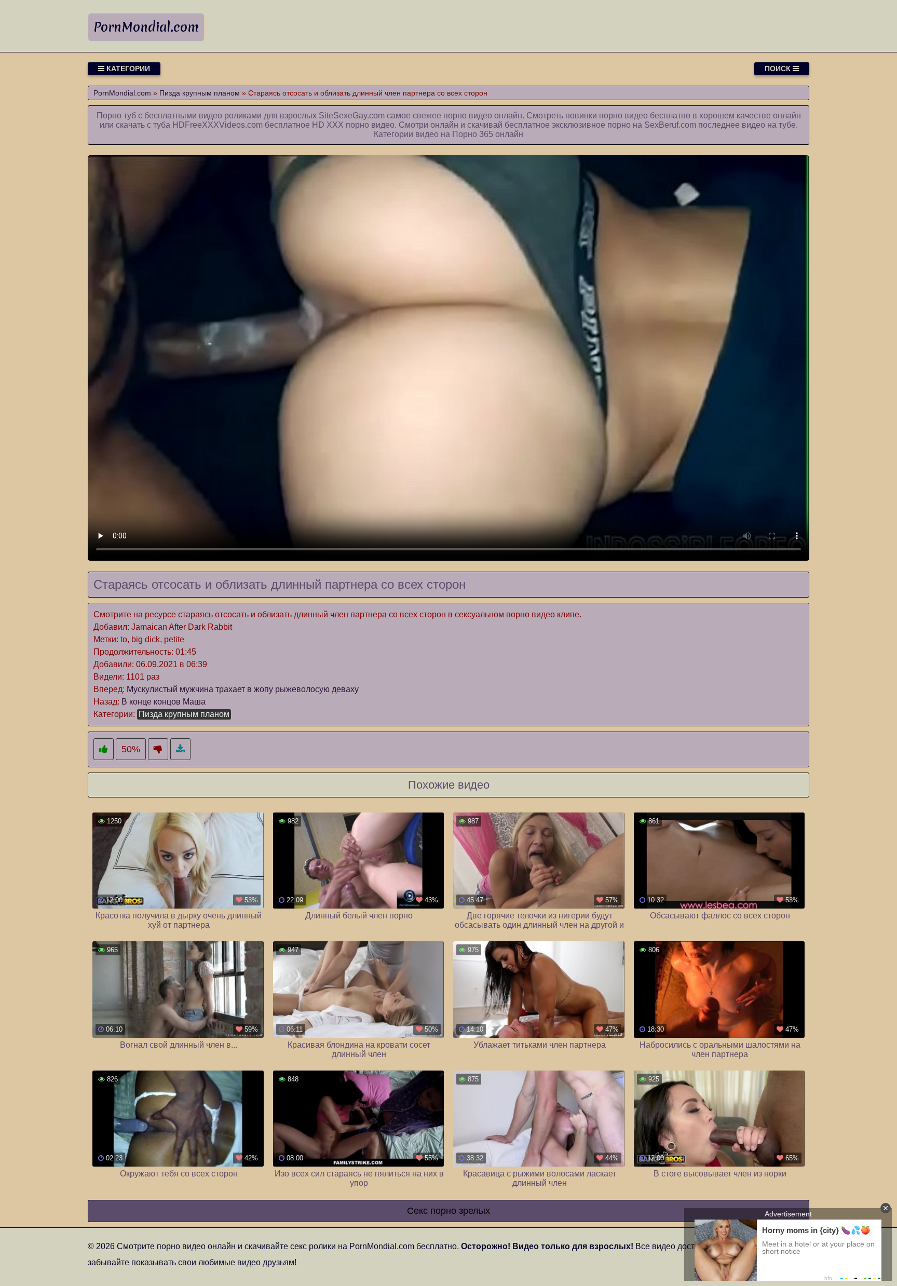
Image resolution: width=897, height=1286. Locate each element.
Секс (417, 1211)
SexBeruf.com (670, 124)
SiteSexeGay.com (352, 115)
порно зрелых (460, 1211)
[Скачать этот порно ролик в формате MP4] (180, 749)
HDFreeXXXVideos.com (217, 124)
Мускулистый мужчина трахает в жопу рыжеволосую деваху (243, 689)
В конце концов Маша (163, 701)
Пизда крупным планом (184, 714)
